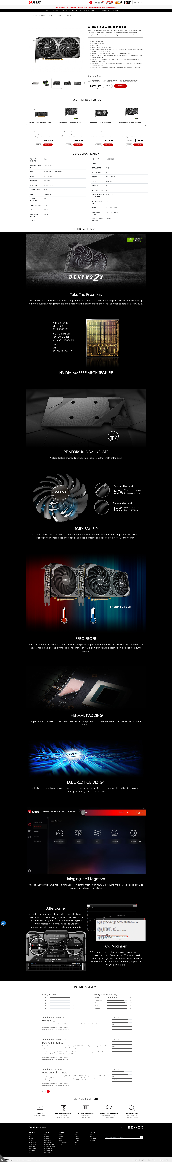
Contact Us (134, 1160)
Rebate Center (47, 1152)
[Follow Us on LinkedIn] (139, 1127)
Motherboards (32, 1144)
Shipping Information (49, 1144)
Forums (61, 1138)
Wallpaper (77, 1138)
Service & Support (48, 1148)
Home (30, 15)
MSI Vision (92, 1136)
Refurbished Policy (48, 1142)
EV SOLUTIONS (115, 10)
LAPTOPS (48, 10)
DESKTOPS (56, 10)
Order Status (47, 1138)
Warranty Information (49, 1146)
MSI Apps (77, 1140)
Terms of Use (151, 1160)
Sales (30, 1152)
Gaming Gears (32, 1148)
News (76, 1142)
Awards (61, 1136)
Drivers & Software (48, 1150)
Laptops (31, 1136)
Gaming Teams (62, 1142)
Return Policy (47, 1140)
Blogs (60, 1144)
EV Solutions (32, 1150)
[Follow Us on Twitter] (132, 1127)
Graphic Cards (32, 1142)
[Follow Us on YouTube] (135, 1127)
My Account (47, 1136)
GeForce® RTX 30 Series (41, 15)
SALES (122, 10)
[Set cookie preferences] (4, 1158)
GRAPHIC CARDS (73, 10)
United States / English (162, 1160)
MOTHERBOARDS (84, 10)
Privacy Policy (142, 1160)
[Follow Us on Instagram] (142, 1127)
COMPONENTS (95, 10)
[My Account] (98, 2)
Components (32, 1146)
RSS (75, 1144)
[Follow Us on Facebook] (129, 1127)
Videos (60, 1140)
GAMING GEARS (105, 10)
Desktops (31, 1138)
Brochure (77, 1136)
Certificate (92, 1140)
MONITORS (64, 10)
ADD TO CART (120, 86)
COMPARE (107, 86)
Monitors (31, 1140)
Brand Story (93, 1138)
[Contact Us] (95, 2)
